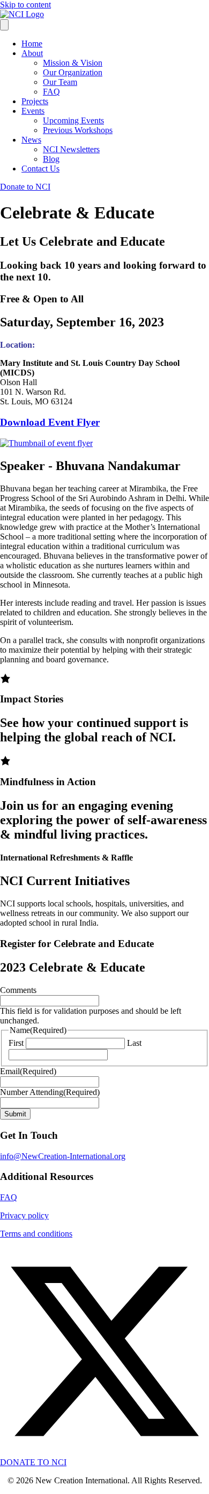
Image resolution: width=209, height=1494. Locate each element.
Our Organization (72, 72)
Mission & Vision (72, 62)
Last (134, 1042)
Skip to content (25, 4)
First (16, 1042)
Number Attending (50, 1092)
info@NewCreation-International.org (62, 1156)
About (32, 53)
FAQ (51, 91)
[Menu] (4, 24)
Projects (34, 101)
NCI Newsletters (71, 149)
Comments (18, 990)
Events (32, 110)
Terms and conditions (36, 1233)
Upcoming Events (73, 120)
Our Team (60, 82)
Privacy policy (24, 1215)
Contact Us (40, 168)
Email (28, 1071)
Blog (51, 158)
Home (31, 43)
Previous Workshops (78, 130)
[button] (104, 1452)
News (31, 139)
